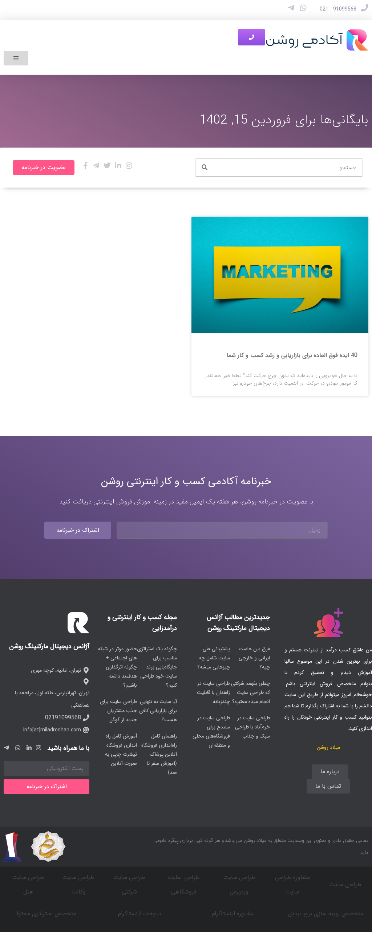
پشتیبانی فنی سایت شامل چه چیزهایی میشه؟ (213, 658)
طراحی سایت (345, 884)
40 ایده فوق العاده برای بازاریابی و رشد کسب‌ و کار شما (292, 355)
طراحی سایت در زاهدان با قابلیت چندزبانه (213, 692)
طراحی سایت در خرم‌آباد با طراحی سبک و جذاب (252, 727)
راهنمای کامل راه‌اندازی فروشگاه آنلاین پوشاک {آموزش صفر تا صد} (159, 754)
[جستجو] (204, 167)
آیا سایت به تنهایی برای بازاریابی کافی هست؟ (158, 711)
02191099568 (63, 717)
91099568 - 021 (338, 9)
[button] (16, 58)
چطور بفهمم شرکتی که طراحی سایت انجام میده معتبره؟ (250, 692)
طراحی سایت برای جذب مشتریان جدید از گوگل (118, 711)
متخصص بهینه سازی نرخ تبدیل (325, 913)
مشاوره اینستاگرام (233, 913)
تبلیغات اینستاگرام (139, 913)
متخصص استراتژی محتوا (46, 913)
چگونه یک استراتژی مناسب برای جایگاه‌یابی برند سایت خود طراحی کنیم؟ (157, 667)
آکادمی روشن (304, 40)
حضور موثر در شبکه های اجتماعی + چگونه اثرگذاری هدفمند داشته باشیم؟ (117, 667)
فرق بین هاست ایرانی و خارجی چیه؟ (254, 658)
